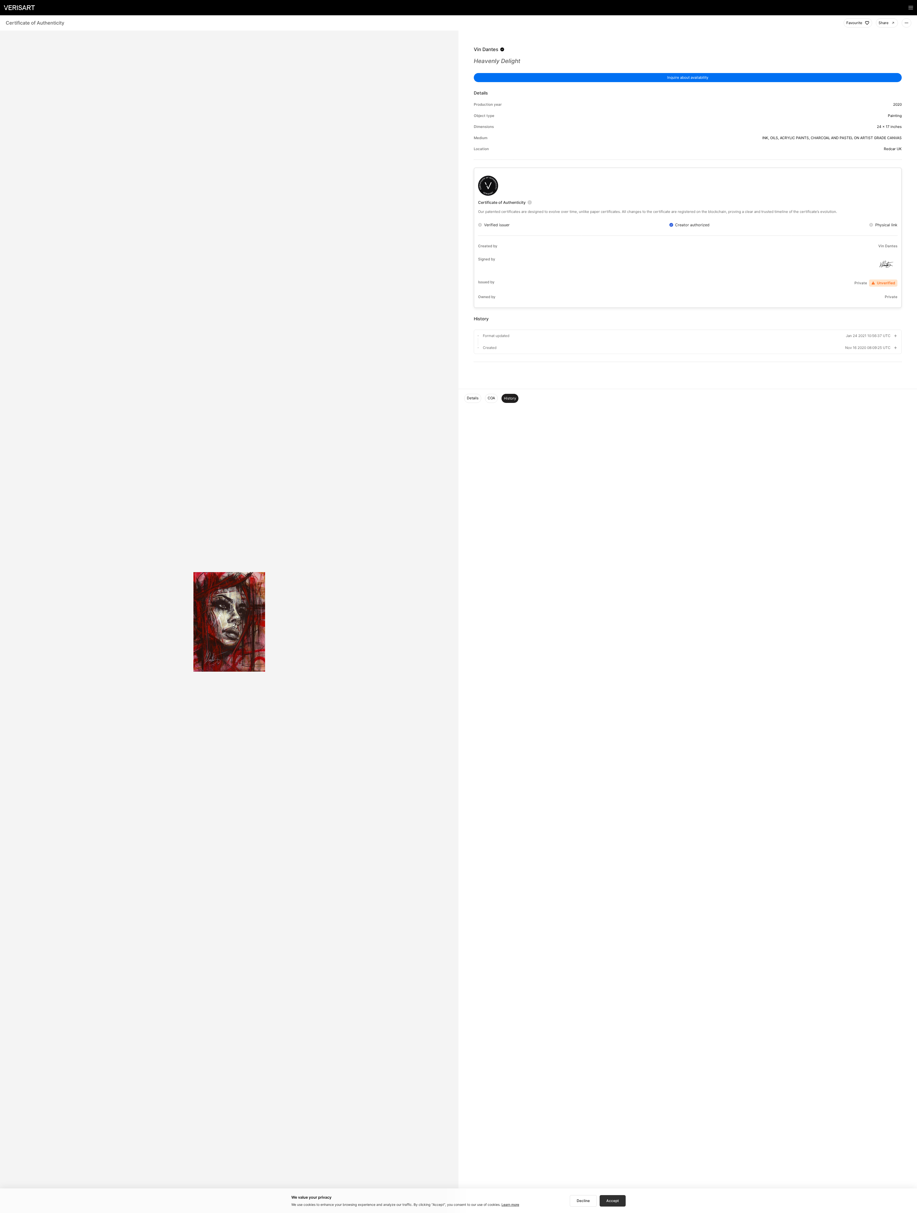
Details (473, 398)
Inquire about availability (687, 77)
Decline (583, 1200)
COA (491, 398)
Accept (612, 1200)
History (510, 398)
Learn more (510, 1204)
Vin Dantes (486, 49)
